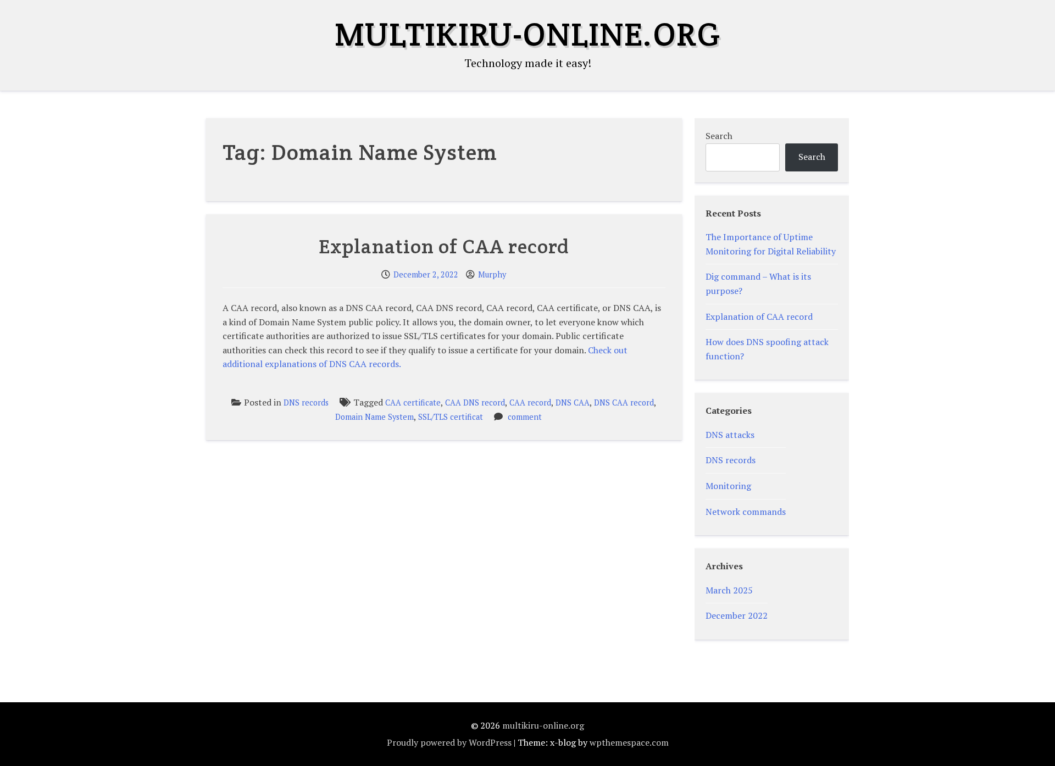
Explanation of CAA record (444, 246)
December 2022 (737, 615)
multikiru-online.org (527, 34)
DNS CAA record (624, 402)
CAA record (530, 402)
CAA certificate (413, 402)
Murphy (492, 274)
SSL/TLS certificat (450, 417)
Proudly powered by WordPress (449, 742)
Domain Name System (374, 417)
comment (525, 417)
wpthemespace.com (629, 742)
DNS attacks (730, 435)
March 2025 (729, 590)
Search (719, 136)
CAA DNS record (475, 402)
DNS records (306, 402)
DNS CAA (573, 402)
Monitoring (728, 486)
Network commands (746, 512)
